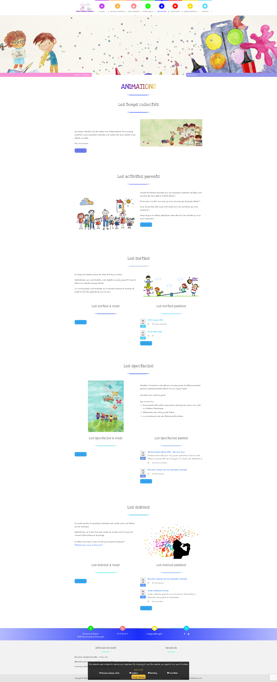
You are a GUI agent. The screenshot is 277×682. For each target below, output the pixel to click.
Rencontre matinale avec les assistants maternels (167, 469)
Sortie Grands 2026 (155, 320)
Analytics (134, 673)
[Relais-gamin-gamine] (85, 7)
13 (143, 455)
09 (143, 323)
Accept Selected (138, 677)
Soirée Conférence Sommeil (158, 590)
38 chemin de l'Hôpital (160, 463)
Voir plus (80, 150)
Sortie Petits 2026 (155, 331)
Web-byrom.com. (196, 678)
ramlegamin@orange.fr (154, 634)
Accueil (77, 75)
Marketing (153, 673)
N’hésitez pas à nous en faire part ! (89, 545)
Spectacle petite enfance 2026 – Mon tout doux (166, 452)
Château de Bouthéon (160, 324)
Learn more (138, 669)
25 (143, 473)
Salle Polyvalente (159, 474)
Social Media (173, 673)
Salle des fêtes (158, 601)
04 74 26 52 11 (122, 634)
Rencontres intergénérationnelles (86, 657)
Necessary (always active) (110, 673)
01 (143, 335)
